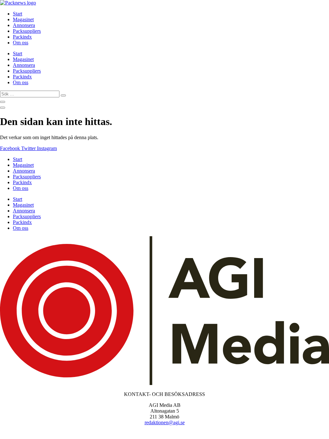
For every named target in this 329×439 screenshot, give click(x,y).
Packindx (22, 37)
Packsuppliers (27, 31)
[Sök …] (2, 102)
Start (17, 13)
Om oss (20, 42)
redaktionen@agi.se (165, 422)
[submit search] (63, 95)
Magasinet (23, 19)
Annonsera (24, 25)
